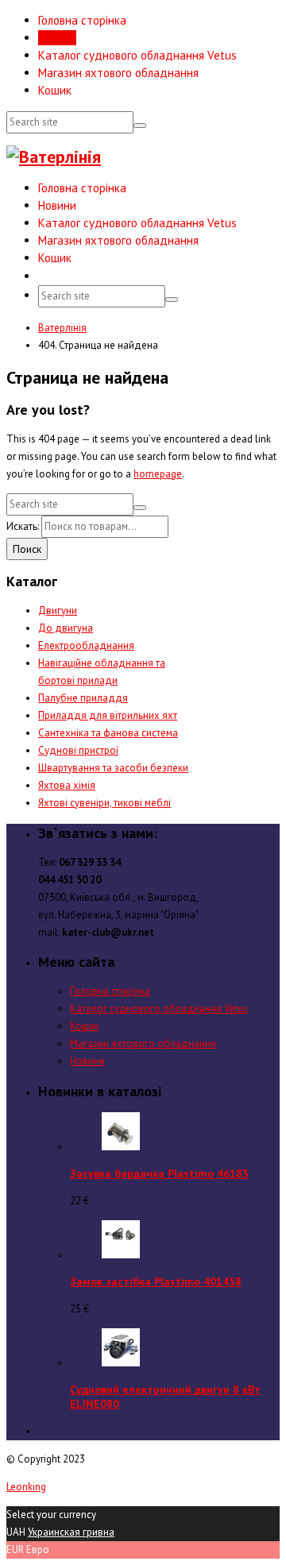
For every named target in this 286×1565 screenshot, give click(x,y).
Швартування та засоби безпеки (113, 768)
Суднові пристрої (78, 750)
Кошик (55, 90)
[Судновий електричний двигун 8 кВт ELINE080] (121, 1363)
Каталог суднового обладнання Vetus (137, 55)
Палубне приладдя (83, 698)
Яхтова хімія (66, 785)
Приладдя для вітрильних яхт (107, 715)
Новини (57, 37)
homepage (157, 474)
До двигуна (65, 628)
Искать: (22, 526)
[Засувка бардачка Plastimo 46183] (121, 1146)
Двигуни (57, 610)
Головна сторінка (82, 20)
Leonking (26, 1487)
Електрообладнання (86, 645)
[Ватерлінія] (53, 156)
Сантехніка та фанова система (108, 733)
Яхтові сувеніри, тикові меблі (104, 803)
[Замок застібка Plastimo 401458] (121, 1255)
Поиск (27, 549)
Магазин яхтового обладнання (118, 72)
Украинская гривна (71, 1532)
